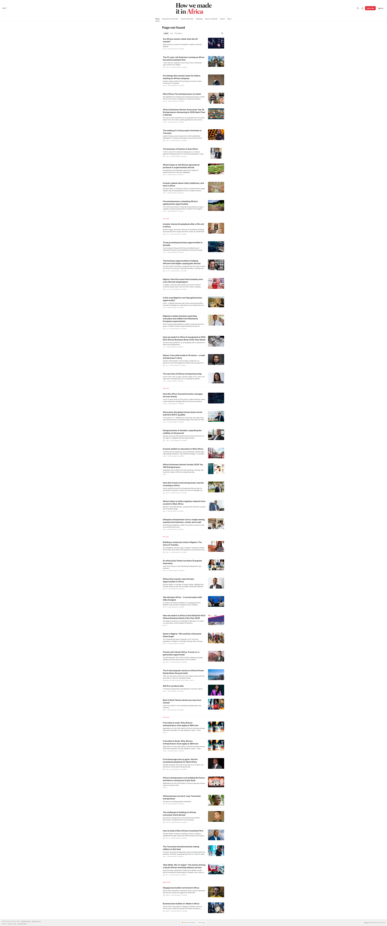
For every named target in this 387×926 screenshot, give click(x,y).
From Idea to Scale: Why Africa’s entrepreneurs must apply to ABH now (180, 742)
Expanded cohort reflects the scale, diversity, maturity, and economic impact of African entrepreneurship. (183, 471)
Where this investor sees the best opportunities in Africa (178, 580)
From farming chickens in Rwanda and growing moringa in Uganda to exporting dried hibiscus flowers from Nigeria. (183, 208)
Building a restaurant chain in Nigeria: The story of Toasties (182, 543)
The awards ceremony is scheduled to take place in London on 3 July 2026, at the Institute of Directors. (183, 622)
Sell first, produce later (173, 686)
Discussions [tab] (178, 33)
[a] (216, 61)
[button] (157, 18)
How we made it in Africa (176, 49)
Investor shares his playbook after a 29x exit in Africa (183, 225)
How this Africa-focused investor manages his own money (183, 395)
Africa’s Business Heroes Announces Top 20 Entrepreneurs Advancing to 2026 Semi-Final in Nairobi (184, 112)
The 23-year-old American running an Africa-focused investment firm (184, 58)
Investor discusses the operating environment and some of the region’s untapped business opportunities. (183, 437)
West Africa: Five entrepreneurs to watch (182, 94)
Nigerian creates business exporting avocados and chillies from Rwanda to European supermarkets (180, 318)
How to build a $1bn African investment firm (183, 831)
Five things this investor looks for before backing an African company (181, 77)
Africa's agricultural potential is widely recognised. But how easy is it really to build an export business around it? (183, 325)
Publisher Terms (36, 921)
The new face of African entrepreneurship (182, 374)
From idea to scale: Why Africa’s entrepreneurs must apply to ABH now (180, 724)
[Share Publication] (362, 8)
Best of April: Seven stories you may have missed (182, 701)
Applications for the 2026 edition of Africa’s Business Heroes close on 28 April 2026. (184, 784)
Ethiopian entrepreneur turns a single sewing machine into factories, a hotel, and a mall (184, 520)
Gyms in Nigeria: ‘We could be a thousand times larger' (182, 635)
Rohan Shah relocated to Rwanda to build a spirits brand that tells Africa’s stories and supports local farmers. (184, 892)
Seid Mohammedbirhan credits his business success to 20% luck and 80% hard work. (183, 526)
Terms (14, 924)
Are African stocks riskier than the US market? (180, 40)
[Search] (358, 8)
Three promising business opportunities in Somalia (183, 243)
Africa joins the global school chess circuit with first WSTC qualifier (182, 413)
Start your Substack (189, 922)
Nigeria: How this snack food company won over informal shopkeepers (183, 280)
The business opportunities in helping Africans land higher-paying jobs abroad (181, 262)
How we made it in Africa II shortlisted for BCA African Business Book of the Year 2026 (184, 616)
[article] (193, 45)
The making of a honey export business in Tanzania (182, 131)
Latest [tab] (166, 33)
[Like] (164, 88)
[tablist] (173, 33)
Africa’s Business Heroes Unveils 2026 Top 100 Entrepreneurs (183, 465)
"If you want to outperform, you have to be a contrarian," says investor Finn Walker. (182, 64)
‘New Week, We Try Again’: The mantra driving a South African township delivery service (184, 866)
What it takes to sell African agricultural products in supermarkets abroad (181, 166)
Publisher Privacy (26, 921)
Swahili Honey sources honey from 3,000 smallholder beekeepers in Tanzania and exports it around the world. (182, 137)
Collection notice (22, 924)
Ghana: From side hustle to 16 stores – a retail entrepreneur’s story (184, 356)
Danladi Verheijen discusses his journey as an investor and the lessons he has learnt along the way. (183, 766)
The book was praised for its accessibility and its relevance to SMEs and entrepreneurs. (184, 343)
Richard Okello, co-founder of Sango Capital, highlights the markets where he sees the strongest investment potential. (183, 585)
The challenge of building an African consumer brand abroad (179, 813)
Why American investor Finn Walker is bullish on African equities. (182, 45)
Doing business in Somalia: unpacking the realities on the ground (182, 431)
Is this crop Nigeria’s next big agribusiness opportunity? (182, 299)
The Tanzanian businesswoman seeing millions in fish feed (181, 847)
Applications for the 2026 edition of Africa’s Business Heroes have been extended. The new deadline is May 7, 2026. (184, 729)
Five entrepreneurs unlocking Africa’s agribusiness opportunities (180, 202)
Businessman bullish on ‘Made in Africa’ (181, 903)
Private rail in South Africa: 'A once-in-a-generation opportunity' (181, 653)
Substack (366, 922)
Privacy (10, 924)
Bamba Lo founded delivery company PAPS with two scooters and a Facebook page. (184, 508)
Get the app (201, 922)
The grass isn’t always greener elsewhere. (177, 801)
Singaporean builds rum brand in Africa (181, 888)
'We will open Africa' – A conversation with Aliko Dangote (182, 598)
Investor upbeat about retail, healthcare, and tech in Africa (183, 184)
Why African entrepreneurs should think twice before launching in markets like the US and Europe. (181, 819)
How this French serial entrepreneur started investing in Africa (183, 484)
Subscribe (370, 8)
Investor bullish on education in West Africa (183, 449)
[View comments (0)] (178, 51)
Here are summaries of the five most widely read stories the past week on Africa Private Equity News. (183, 677)
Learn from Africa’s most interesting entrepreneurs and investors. (182, 567)
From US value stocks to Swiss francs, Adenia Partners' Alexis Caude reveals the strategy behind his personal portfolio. (184, 400)
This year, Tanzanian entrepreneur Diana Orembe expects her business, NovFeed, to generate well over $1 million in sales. (184, 853)
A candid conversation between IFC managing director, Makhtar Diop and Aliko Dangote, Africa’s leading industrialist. (182, 604)
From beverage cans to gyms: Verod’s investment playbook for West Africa (180, 760)
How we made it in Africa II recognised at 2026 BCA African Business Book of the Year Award (184, 338)
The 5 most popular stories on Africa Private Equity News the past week (183, 671)
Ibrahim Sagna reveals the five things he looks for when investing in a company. (182, 82)
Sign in (380, 8)
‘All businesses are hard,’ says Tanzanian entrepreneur (182, 797)
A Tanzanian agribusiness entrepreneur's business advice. (183, 689)
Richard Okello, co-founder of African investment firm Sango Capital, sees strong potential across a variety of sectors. (184, 190)
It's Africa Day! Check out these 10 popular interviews (182, 562)
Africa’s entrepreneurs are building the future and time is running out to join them (184, 779)
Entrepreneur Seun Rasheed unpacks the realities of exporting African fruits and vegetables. (181, 171)
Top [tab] (171, 33)
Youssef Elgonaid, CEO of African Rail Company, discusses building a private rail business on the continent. (183, 658)
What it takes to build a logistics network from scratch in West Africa (184, 502)
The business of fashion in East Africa (180, 149)
